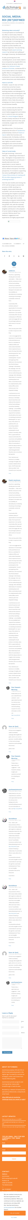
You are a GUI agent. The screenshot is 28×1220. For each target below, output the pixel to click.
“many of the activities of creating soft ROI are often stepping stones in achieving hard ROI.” (13, 177)
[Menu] (24, 8)
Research (12, 23)
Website (23, 1032)
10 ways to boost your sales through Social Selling (13, 1127)
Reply (10, 473)
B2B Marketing (6, 23)
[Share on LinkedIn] (18, 256)
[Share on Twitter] (9, 256)
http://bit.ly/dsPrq (13, 846)
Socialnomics (21, 130)
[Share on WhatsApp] (14, 256)
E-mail (4, 1150)
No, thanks (14, 1217)
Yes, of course (14, 1213)
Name (22, 1022)
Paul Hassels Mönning (8, 246)
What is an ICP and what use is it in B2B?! (12, 1119)
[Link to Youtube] (23, 256)
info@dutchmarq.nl (18, 3)
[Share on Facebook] (4, 256)
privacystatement (9, 1207)
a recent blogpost (12, 116)
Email (22, 1027)
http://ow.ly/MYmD (15, 715)
